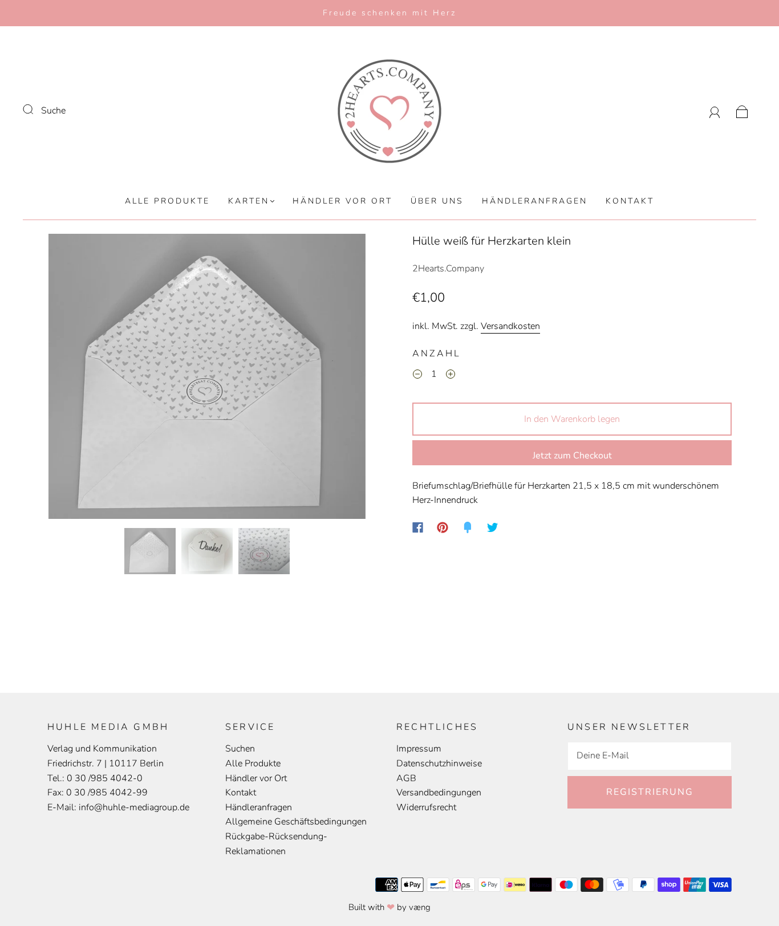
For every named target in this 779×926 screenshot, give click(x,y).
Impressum (418, 748)
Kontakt (630, 201)
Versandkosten (510, 326)
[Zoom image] (207, 378)
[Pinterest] (442, 527)
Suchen (240, 748)
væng (420, 907)
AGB (406, 778)
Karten (248, 201)
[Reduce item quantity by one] (417, 376)
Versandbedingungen (438, 792)
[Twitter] (492, 527)
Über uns (437, 201)
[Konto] (714, 110)
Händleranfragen (534, 201)
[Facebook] (417, 527)
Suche (53, 110)
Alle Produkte (167, 201)
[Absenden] (35, 109)
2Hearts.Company (448, 268)
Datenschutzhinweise (439, 763)
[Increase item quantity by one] (450, 376)
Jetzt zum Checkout (572, 455)
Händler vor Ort (342, 201)
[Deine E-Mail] (649, 756)
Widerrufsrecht (426, 807)
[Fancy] (467, 527)
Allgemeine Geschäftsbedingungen (296, 821)
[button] (80, 378)
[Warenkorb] (742, 110)
